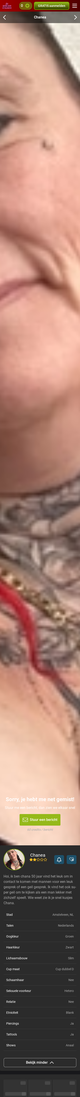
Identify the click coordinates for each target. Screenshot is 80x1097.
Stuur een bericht (43, 820)
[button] (59, 859)
